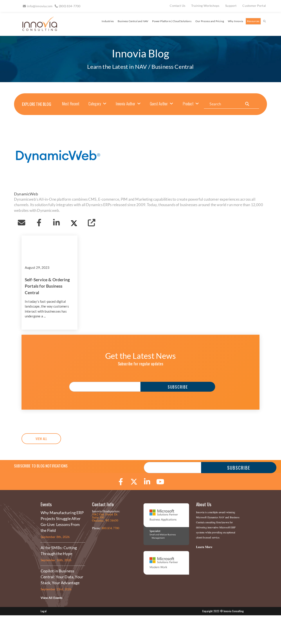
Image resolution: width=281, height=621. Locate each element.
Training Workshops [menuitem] (205, 5)
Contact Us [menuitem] (177, 5)
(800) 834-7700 (69, 6)
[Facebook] (39, 222)
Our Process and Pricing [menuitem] (209, 21)
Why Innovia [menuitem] (235, 21)
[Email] (21, 222)
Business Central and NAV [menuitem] (133, 21)
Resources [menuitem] (253, 21)
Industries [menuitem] (108, 21)
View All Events (52, 598)
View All (41, 438)
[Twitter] (74, 222)
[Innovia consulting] (36, 29)
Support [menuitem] (230, 5)
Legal (44, 611)
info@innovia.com (39, 6)
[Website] (91, 222)
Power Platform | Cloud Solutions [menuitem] (171, 21)
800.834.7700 (110, 528)
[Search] (247, 104)
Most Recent (70, 103)
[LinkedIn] (56, 222)
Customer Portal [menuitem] (254, 5)
